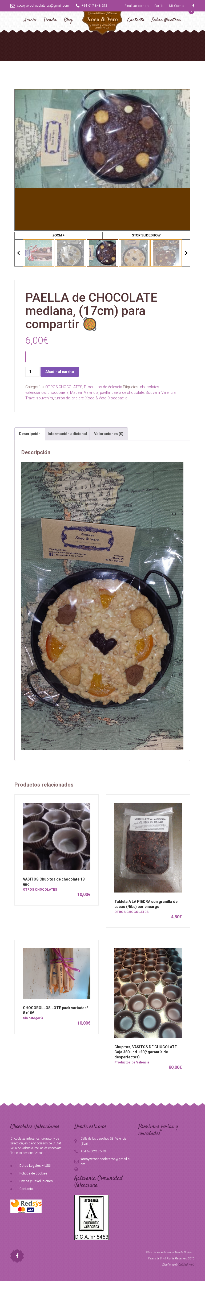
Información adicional (67, 434)
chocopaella (58, 392)
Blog (68, 20)
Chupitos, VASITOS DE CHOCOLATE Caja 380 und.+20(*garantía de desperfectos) (145, 1052)
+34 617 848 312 (95, 5)
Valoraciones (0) (108, 434)
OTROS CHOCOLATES (63, 387)
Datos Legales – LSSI (35, 1166)
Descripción (30, 434)
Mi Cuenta (176, 6)
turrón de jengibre (69, 398)
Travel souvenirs (39, 398)
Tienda (50, 20)
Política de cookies (33, 1173)
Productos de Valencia (103, 387)
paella (105, 392)
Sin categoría (33, 1018)
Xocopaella (117, 398)
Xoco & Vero (96, 398)
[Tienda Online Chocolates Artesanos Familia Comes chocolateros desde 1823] (102, 27)
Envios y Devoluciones (36, 1181)
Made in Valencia (84, 392)
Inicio (30, 20)
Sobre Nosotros (166, 20)
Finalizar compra (137, 6)
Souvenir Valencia (161, 392)
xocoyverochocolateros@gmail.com (43, 5)
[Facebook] (193, 6)
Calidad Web (186, 1264)
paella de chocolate (127, 392)
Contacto (135, 20)
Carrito (159, 6)
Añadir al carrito (59, 372)
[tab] (29, 433)
